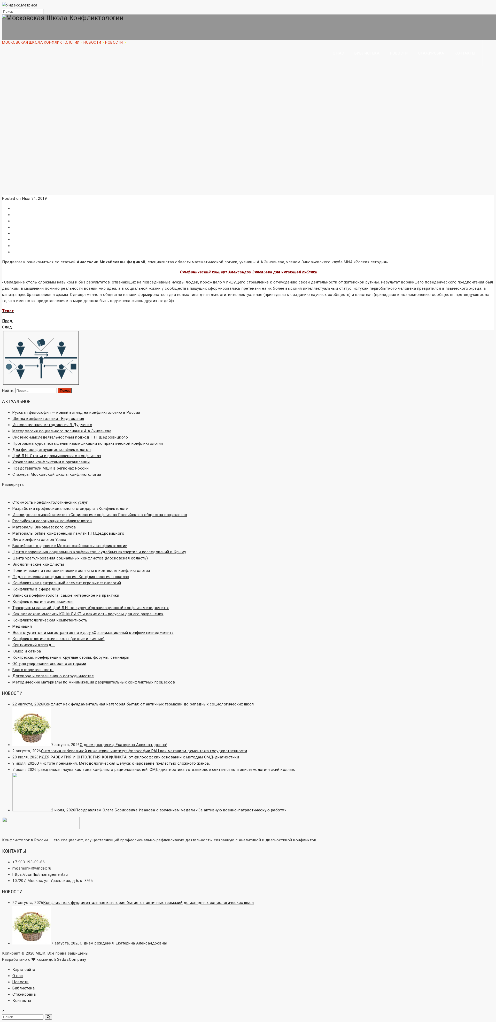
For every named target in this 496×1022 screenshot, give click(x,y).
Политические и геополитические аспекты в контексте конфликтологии (81, 570)
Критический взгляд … (33, 645)
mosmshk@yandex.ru (31, 868)
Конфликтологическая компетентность (49, 620)
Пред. (7, 321)
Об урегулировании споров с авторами (49, 663)
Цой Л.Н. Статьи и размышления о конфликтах (56, 456)
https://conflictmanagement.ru (40, 874)
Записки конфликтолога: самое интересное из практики (65, 595)
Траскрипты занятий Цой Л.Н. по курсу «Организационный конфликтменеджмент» (90, 607)
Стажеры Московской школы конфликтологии (56, 474)
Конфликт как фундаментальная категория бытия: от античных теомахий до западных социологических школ (148, 704)
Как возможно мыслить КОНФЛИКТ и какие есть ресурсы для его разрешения (88, 614)
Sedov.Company (71, 959)
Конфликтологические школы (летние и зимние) (58, 638)
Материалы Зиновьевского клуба (44, 527)
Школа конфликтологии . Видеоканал (48, 418)
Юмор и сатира (26, 651)
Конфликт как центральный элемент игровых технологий (66, 583)
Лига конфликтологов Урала (39, 539)
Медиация (22, 626)
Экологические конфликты (38, 564)
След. (7, 327)
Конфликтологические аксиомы (43, 601)
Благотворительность (33, 669)
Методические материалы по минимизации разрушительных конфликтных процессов (93, 682)
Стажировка (431, 53)
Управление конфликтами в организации (51, 462)
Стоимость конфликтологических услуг (50, 502)
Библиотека (366, 53)
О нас (338, 53)
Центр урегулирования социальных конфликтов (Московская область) (80, 558)
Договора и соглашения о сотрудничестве (53, 676)
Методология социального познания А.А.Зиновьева (61, 431)
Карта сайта (23, 969)
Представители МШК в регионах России (50, 468)
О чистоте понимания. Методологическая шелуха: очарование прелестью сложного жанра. (123, 763)
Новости (399, 53)
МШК (40, 953)
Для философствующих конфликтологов (51, 449)
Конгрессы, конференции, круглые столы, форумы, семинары (70, 657)
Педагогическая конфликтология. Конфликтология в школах (70, 576)
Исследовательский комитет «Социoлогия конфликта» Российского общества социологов (99, 514)
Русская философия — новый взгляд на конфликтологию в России (76, 412)
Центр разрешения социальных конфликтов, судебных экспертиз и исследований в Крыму (99, 552)
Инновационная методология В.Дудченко (52, 424)
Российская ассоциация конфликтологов (52, 521)
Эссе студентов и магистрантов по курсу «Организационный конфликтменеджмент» (93, 632)
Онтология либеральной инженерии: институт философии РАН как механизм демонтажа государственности (144, 751)
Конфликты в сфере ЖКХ (36, 589)
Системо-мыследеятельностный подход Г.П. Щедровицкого (70, 437)
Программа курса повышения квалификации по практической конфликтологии (87, 443)
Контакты (465, 53)
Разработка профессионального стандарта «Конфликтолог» (70, 508)
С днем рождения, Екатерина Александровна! (123, 744)
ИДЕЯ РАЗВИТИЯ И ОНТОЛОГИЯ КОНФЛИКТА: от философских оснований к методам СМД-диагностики (139, 757)
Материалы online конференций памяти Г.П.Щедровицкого (68, 533)
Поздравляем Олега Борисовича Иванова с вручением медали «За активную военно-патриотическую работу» (180, 810)
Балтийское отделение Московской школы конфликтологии (69, 545)
